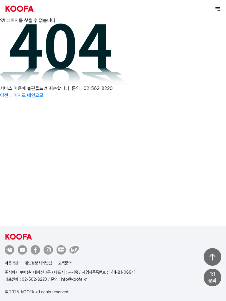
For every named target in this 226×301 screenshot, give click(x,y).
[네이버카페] (9, 250)
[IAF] (61, 250)
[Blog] (74, 250)
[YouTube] (22, 250)
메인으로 (35, 95)
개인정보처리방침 (38, 263)
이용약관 (12, 263)
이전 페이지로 (13, 95)
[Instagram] (48, 250)
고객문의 (65, 263)
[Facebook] (35, 250)
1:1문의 (212, 277)
